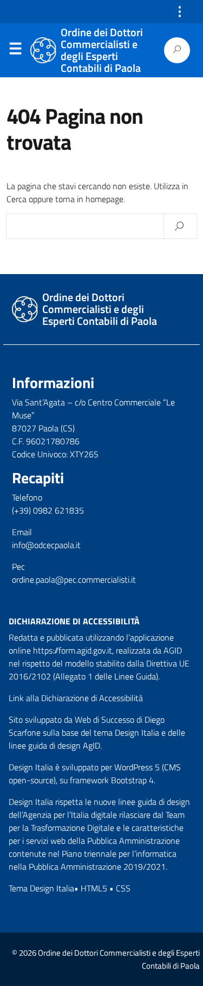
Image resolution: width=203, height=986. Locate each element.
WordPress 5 (137, 767)
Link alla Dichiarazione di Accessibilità (76, 697)
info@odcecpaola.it (46, 544)
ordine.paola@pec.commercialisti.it (74, 579)
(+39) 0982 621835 (48, 510)
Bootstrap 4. (133, 780)
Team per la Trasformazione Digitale (97, 821)
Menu (15, 50)
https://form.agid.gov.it (72, 650)
